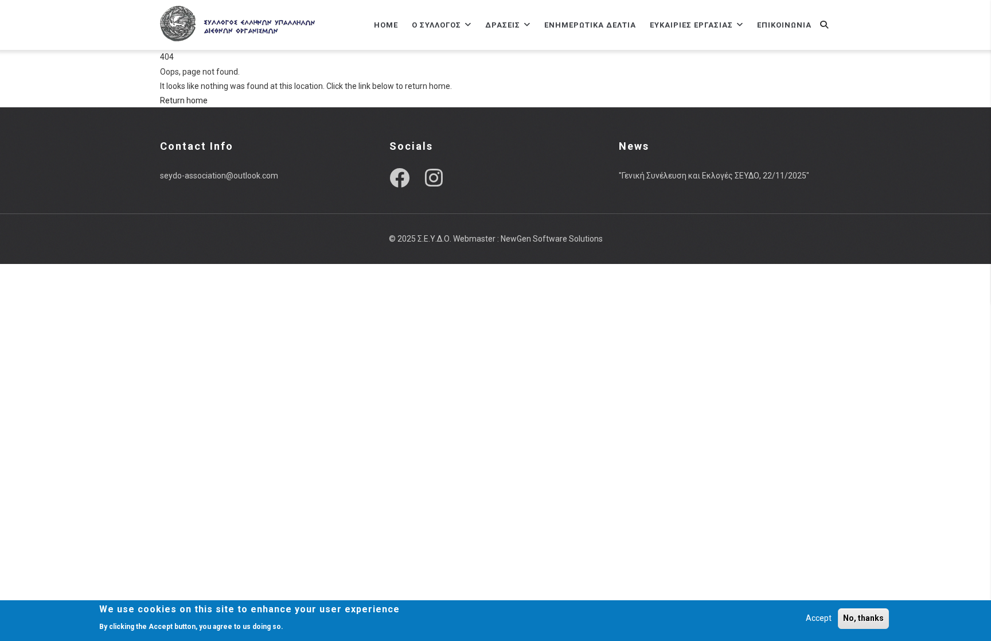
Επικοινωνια (784, 25)
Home (386, 25)
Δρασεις (503, 25)
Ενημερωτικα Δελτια (590, 25)
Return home (184, 100)
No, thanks (863, 618)
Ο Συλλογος (437, 25)
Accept (819, 618)
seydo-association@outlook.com (219, 175)
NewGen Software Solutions (552, 238)
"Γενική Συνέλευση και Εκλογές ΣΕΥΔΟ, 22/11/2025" (714, 175)
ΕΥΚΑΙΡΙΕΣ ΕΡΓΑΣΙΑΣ (692, 25)
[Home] (237, 23)
